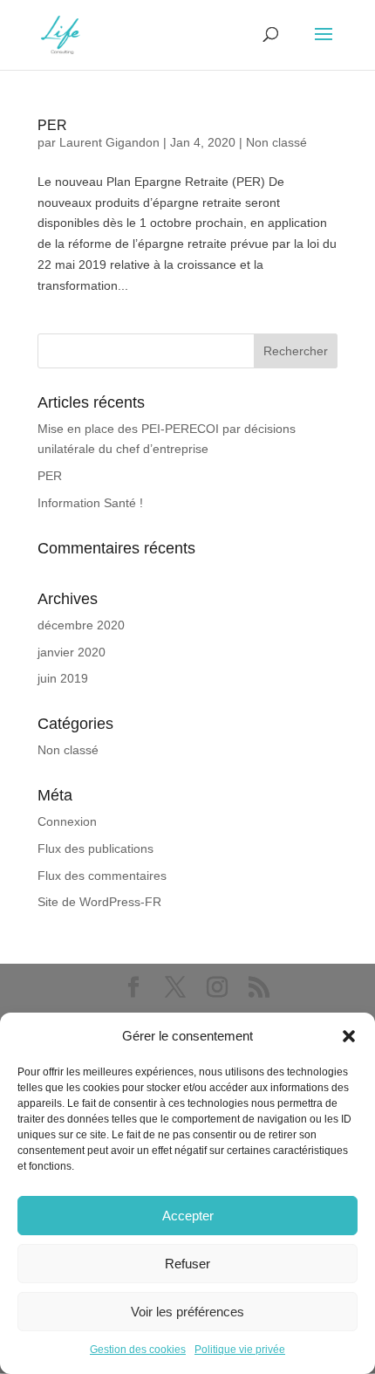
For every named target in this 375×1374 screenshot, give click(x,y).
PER (52, 125)
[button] (349, 1036)
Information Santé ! (90, 503)
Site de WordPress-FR (99, 902)
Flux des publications (95, 848)
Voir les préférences (187, 1311)
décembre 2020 (81, 625)
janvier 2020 (72, 652)
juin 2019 (63, 678)
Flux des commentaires (102, 876)
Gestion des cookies (138, 1349)
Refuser (187, 1263)
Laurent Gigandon (109, 142)
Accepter (188, 1215)
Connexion (67, 821)
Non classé (276, 142)
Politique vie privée (239, 1349)
